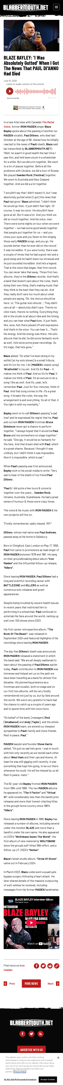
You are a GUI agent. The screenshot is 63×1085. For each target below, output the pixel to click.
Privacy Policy (20, 1071)
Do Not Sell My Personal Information (20, 1079)
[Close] (58, 1057)
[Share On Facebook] (36, 966)
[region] (31, 1069)
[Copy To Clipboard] (56, 966)
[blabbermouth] (25, 10)
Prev (12, 983)
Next (51, 983)
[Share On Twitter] (43, 966)
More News (31, 983)
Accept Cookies (48, 1079)
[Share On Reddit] (50, 966)
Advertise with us (31, 1050)
